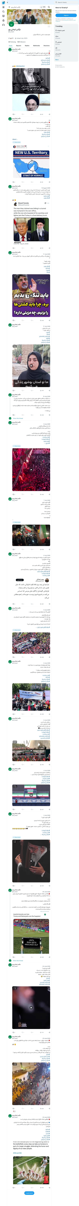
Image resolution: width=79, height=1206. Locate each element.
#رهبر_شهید (47, 196)
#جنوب (48, 270)
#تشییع (48, 443)
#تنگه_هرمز (47, 132)
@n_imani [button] (14, 51)
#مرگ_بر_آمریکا (46, 62)
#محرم (48, 978)
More (57, 59)
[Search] (49, 7)
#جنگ (48, 272)
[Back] (9, 7)
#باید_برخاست (46, 437)
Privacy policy (58, 65)
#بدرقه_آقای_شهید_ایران (43, 571)
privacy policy (66, 20)
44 (12, 42)
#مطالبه (48, 1131)
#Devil (14, 139)
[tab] (10, 45)
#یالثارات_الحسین (45, 738)
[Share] (49, 114)
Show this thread (18, 418)
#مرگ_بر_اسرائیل (45, 64)
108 (21, 42)
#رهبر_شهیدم (46, 778)
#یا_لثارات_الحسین (45, 982)
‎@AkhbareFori (20, 66)
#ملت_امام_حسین (45, 1056)
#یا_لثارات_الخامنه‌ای (44, 336)
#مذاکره (48, 58)
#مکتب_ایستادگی (45, 60)
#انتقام (48, 338)
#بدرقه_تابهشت (46, 439)
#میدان (48, 1133)
